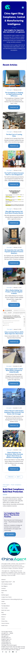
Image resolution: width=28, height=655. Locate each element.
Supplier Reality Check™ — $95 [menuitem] (8, 581)
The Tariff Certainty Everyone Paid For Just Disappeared (14, 174)
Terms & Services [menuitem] (5, 623)
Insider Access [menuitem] (4, 625)
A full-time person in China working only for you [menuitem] (11, 599)
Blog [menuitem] (2, 612)
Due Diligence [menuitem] (4, 586)
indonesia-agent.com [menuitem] (6, 637)
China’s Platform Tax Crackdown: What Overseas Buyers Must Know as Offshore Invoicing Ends (14, 455)
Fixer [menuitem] (2, 592)
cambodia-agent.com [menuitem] (6, 642)
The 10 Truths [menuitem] (4, 608)
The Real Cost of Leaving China (14, 135)
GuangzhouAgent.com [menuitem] (6, 643)
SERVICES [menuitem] (3, 579)
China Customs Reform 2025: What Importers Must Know (14, 333)
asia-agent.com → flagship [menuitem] (7, 633)
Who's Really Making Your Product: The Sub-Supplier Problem (14, 291)
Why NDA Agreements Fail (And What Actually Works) (14, 212)
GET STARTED (10, 534)
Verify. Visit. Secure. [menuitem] (5, 610)
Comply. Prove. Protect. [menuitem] (6, 597)
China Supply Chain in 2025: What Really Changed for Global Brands (14, 370)
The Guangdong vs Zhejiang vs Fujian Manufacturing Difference (14, 94)
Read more (13, 107)
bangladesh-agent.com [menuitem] (6, 639)
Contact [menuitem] (3, 619)
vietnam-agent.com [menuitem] (5, 634)
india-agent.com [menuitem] (4, 636)
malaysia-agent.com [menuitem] (5, 640)
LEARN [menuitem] (2, 601)
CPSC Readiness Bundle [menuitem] (6, 584)
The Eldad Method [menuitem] (5, 605)
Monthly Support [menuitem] (5, 595)
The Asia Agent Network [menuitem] (6, 631)
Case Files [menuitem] (3, 603)
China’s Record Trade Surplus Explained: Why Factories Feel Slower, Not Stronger (14, 412)
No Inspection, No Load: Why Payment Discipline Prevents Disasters (14, 251)
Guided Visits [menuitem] (4, 590)
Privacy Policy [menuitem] (4, 621)
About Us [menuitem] (3, 616)
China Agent (9, 90)
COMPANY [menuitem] (3, 614)
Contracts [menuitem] (3, 588)
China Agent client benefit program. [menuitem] (9, 645)
